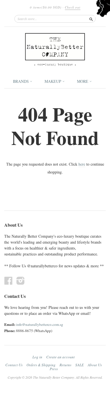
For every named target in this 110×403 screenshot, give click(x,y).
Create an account (60, 357)
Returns (65, 365)
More (83, 81)
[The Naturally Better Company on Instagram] (20, 280)
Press (54, 369)
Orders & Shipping (41, 365)
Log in (37, 357)
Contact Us (14, 365)
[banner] (55, 49)
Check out (72, 7)
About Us (95, 365)
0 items (45, 7)
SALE (79, 365)
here (81, 164)
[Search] (91, 18)
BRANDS (21, 81)
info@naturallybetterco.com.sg (39, 324)
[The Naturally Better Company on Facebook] (8, 280)
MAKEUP (53, 81)
